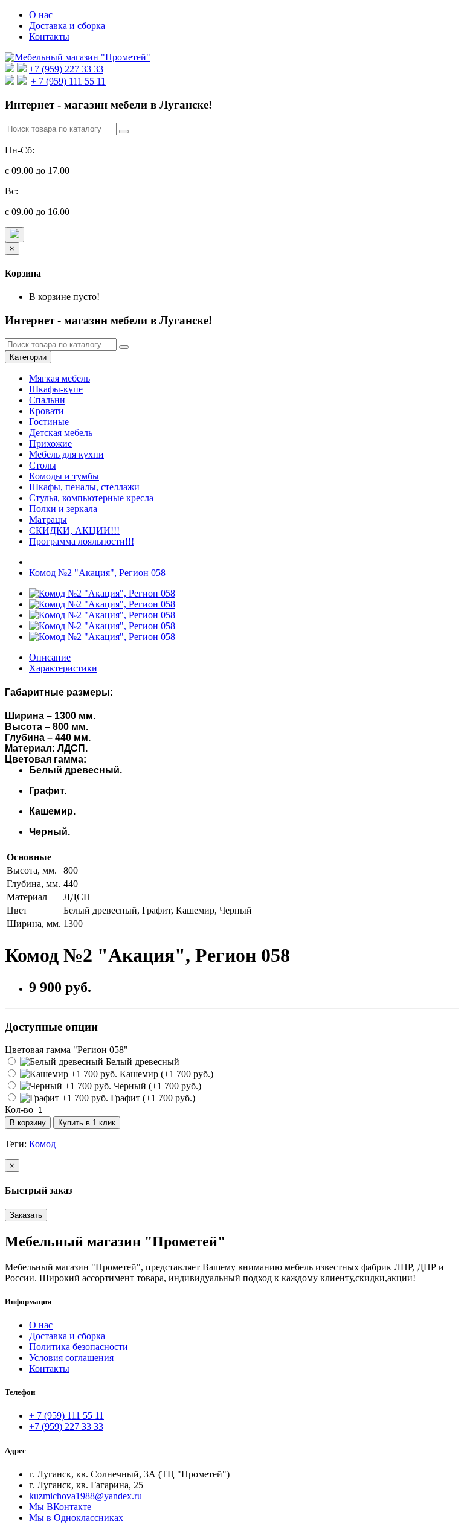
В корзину (28, 1122)
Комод (42, 1144)
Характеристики (63, 668)
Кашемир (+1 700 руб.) (165, 1074)
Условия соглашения (71, 1357)
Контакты (49, 36)
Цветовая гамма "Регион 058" (66, 1050)
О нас (41, 15)
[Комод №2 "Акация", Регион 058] (102, 593)
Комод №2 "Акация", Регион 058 (97, 573)
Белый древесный (141, 1062)
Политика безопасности (78, 1347)
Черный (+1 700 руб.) (156, 1086)
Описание (50, 657)
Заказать (26, 1215)
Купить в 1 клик (86, 1122)
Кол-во (19, 1109)
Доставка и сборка (67, 26)
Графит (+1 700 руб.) (151, 1098)
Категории (28, 357)
